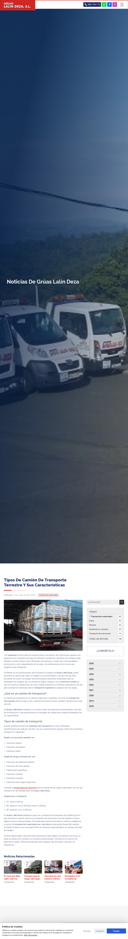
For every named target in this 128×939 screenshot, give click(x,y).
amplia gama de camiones (25, 788)
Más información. (31, 935)
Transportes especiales (48, 595)
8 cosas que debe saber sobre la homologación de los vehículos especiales (12, 877)
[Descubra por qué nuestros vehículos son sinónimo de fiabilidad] (53, 867)
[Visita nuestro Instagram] (114, 4)
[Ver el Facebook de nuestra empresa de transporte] (109, 4)
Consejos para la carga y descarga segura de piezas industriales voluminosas (32, 877)
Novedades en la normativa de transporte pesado (73, 877)
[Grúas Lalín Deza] (18, 5)
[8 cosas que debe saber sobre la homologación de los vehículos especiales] (13, 867)
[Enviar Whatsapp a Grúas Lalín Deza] (104, 4)
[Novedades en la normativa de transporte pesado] (74, 867)
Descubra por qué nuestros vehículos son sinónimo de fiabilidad (53, 877)
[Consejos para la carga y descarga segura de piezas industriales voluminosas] (33, 867)
